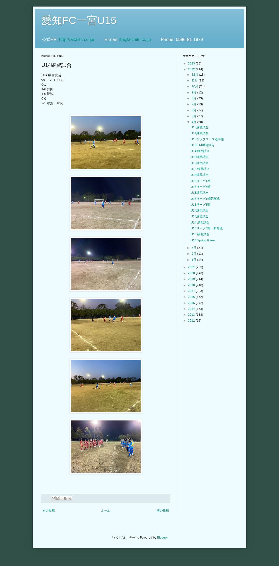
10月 (195, 86)
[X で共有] (62, 498)
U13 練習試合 (200, 169)
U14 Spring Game (203, 240)
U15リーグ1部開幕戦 (205, 198)
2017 (192, 291)
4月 (194, 122)
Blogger (162, 537)
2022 (192, 69)
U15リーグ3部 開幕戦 (207, 228)
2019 (192, 279)
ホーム (105, 510)
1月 (194, 259)
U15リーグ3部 (200, 186)
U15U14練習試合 (202, 145)
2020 (192, 273)
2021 (192, 267)
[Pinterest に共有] (70, 498)
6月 (194, 110)
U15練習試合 (200, 163)
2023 (192, 63)
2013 (192, 314)
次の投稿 (49, 510)
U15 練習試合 (200, 234)
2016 (192, 296)
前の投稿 (163, 510)
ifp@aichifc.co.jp (139, 39)
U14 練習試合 (200, 151)
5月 (194, 116)
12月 (195, 74)
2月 (194, 253)
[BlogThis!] (57, 498)
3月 (194, 247)
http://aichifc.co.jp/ (81, 39)
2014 (192, 308)
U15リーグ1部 (200, 181)
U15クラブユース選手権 (207, 139)
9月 (194, 92)
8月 (194, 98)
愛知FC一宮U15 (79, 20)
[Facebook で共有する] (66, 498)
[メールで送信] (53, 498)
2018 (192, 285)
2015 (192, 303)
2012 (192, 320)
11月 (195, 80)
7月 (194, 104)
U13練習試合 (200, 127)
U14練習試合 (200, 133)
